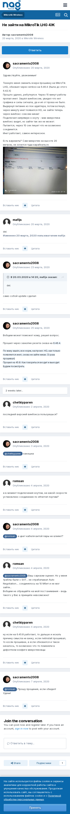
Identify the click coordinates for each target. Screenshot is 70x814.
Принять (35, 807)
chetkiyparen (23, 402)
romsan (18, 481)
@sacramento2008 (15, 575)
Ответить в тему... (22, 743)
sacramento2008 (22, 34)
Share (17, 763)
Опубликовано (31, 67)
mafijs (17, 220)
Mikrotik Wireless (34, 38)
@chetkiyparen (13, 453)
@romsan (10, 536)
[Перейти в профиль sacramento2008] (6, 65)
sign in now (21, 728)
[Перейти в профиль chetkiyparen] (6, 404)
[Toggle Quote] (8, 277)
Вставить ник (11, 205)
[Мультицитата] (25, 205)
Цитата (35, 205)
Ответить (35, 50)
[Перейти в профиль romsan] (6, 483)
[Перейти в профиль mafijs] (6, 222)
